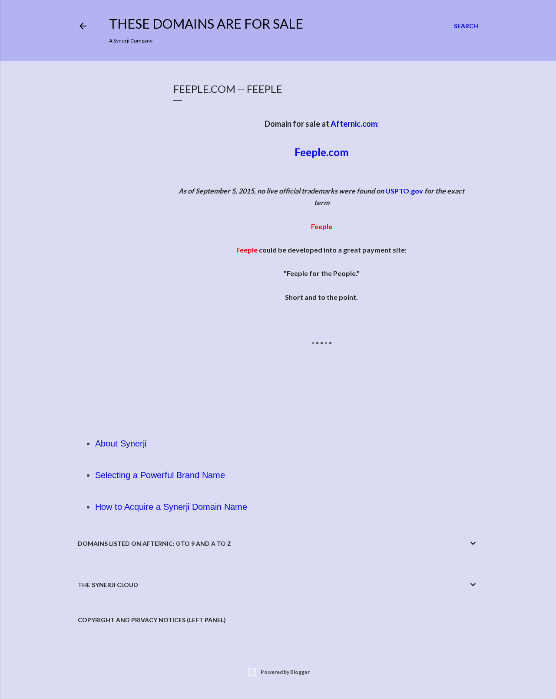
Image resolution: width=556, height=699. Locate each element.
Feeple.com (321, 152)
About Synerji (120, 443)
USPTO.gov (404, 191)
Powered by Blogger (285, 672)
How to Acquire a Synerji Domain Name (171, 507)
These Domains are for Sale (206, 23)
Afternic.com (354, 123)
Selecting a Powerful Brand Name (160, 475)
